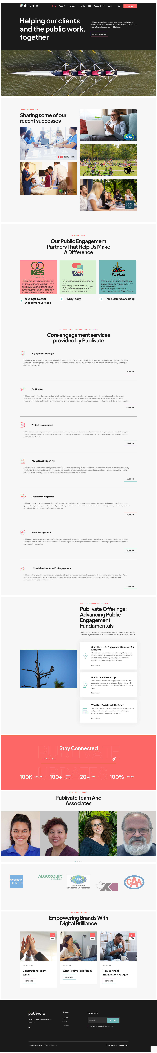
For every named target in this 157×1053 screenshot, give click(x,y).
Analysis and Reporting (43, 460)
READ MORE (130, 371)
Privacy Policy (111, 1045)
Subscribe (113, 1020)
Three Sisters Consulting (120, 298)
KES (89, 6)
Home (54, 6)
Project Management (42, 425)
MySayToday (73, 298)
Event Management (41, 532)
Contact (66, 1021)
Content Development (43, 496)
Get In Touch (130, 6)
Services (66, 1025)
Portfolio (82, 6)
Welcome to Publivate (99, 34)
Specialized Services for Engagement (52, 568)
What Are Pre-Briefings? (77, 970)
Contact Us (123, 1045)
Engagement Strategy (43, 353)
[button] (75, 861)
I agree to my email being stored (102, 1026)
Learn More (95, 665)
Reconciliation (99, 6)
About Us (62, 6)
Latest (109, 6)
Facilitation (37, 389)
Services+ (72, 6)
